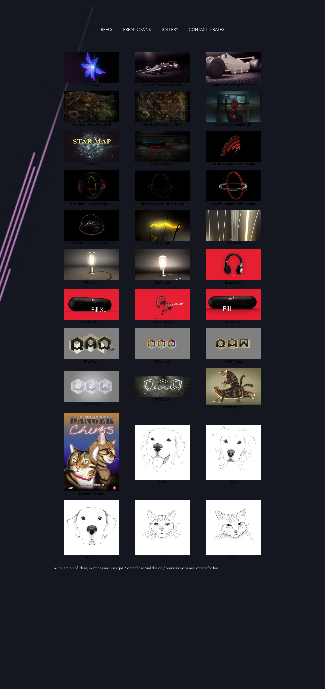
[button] (170, 30)
